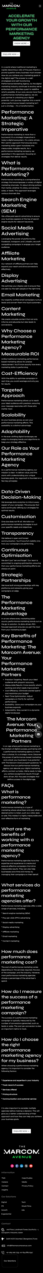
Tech (24, 1202)
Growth (4, 1210)
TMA (3, 1178)
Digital (4, 1202)
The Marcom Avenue (15, 763)
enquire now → (11, 54)
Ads (23, 1210)
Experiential (6, 1214)
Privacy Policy (27, 1186)
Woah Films (26, 1206)
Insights (5, 1190)
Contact (5, 1186)
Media (24, 1182)
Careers (5, 1182)
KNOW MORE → (21, 43)
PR (2, 1206)
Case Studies (27, 1178)
